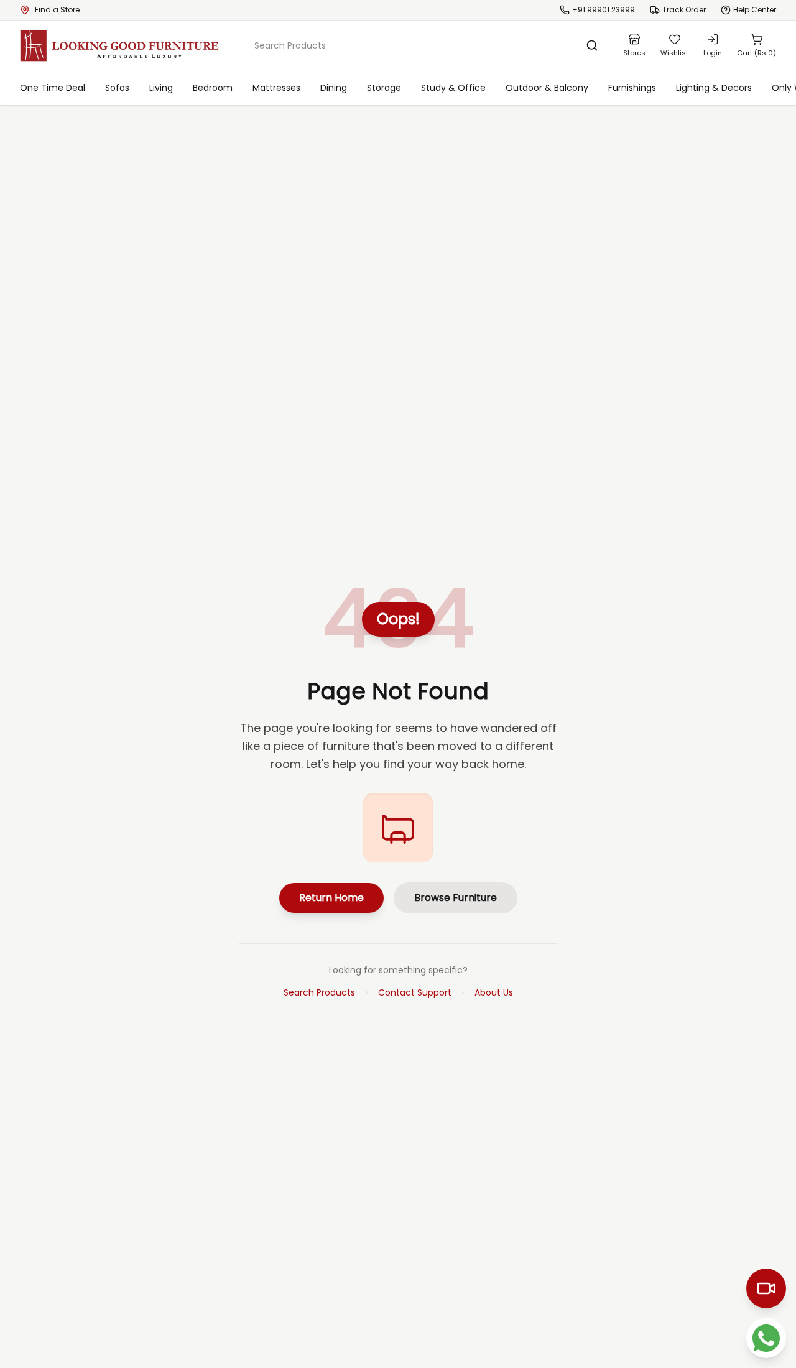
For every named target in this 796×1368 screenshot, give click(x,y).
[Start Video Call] (766, 1288)
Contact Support (414, 992)
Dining (333, 87)
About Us (493, 992)
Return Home (331, 897)
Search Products (319, 992)
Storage (384, 87)
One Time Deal (52, 87)
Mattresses (276, 87)
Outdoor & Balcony (547, 87)
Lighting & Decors (714, 87)
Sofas (117, 87)
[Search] (592, 45)
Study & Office (453, 87)
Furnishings (632, 87)
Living (161, 87)
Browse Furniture (455, 897)
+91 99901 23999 (603, 10)
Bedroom (213, 87)
